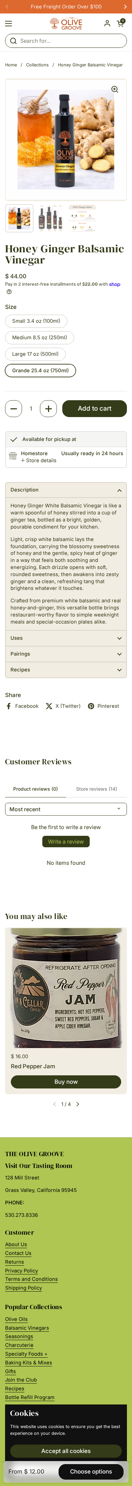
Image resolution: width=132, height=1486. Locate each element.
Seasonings (19, 1336)
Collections (37, 64)
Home (11, 64)
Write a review (66, 841)
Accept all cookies (66, 1451)
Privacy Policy (21, 1271)
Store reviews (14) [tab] (96, 789)
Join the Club (21, 1380)
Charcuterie (19, 1345)
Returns (14, 1262)
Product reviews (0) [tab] (35, 789)
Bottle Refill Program (29, 1397)
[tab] (39, 460)
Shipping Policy (23, 1288)
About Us (16, 1244)
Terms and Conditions (31, 1279)
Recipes (14, 1389)
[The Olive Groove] (66, 23)
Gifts (10, 1371)
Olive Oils (16, 1319)
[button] (120, 23)
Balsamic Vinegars (27, 1328)
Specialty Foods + (26, 1354)
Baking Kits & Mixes (28, 1363)
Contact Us (18, 1253)
